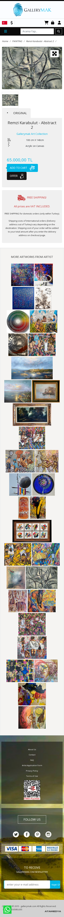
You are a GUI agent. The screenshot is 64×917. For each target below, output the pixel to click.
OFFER (14, 176)
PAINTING (17, 41)
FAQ (32, 760)
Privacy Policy (32, 771)
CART (46, 23)
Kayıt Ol (56, 884)
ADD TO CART (19, 168)
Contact (32, 754)
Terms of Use (32, 776)
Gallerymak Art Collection (32, 134)
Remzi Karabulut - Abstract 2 (40, 41)
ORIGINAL (20, 113)
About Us (32, 749)
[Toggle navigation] (5, 31)
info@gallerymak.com (12, 909)
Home (5, 41)
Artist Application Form (32, 765)
